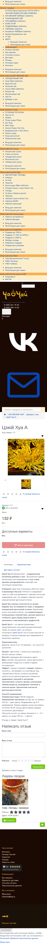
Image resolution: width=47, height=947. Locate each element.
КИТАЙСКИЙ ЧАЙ (20, 75)
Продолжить (38, 766)
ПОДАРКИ (17, 229)
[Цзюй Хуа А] (26, 457)
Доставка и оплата (12, 569)
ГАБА (15, 255)
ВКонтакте (6, 894)
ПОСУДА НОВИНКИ (28, 13)
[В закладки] (42, 436)
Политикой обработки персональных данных (19, 938)
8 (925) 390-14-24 (11, 307)
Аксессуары (18, 214)
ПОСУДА (16, 172)
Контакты (6, 851)
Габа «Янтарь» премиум (15, 807)
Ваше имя (6, 730)
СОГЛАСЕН (6, 930)
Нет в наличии (25, 545)
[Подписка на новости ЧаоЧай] (23, 405)
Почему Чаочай (8, 854)
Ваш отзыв (7, 740)
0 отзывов (27, 551)
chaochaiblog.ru (8, 896)
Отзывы (5, 859)
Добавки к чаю (33, 414)
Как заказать (7, 877)
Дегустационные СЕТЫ (23, 10)
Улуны (16, 148)
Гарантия (6, 857)
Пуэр (15, 109)
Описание (8, 564)
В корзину (10, 820)
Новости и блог (8, 862)
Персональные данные (12, 885)
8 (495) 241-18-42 (11, 304)
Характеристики (24, 564)
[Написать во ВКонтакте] (23, 362)
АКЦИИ (16, 13)
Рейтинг (5, 760)
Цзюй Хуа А (11, 417)
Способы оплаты (9, 883)
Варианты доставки (10, 880)
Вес (3, 535)
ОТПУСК (9, 10)
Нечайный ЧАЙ (19, 274)
